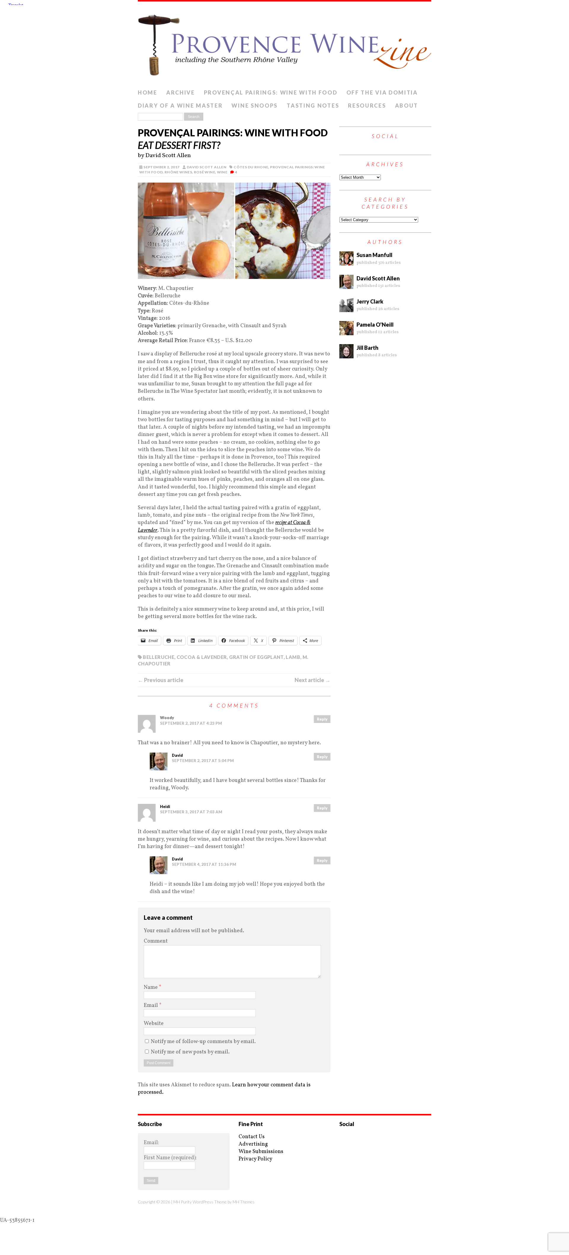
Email (151, 1005)
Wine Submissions (261, 1151)
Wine (222, 172)
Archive (180, 92)
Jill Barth (367, 347)
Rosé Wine (204, 172)
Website (154, 1023)
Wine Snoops (254, 105)
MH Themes (244, 1201)
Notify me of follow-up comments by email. (203, 1041)
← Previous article (160, 680)
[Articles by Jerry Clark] (346, 308)
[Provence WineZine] (284, 43)
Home (147, 92)
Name (151, 987)
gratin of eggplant (256, 657)
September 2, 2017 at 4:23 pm (191, 723)
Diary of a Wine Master (180, 105)
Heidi (165, 806)
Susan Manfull (374, 255)
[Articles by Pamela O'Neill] (346, 331)
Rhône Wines (178, 172)
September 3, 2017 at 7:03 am (191, 811)
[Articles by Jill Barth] (346, 354)
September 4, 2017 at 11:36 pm (204, 864)
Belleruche (158, 657)
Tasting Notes (313, 105)
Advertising (253, 1144)
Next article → (312, 680)
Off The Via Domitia (382, 92)
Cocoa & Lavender (202, 657)
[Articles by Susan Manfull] (346, 262)
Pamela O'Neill (375, 324)
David (177, 755)
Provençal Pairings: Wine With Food (271, 92)
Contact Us (252, 1137)
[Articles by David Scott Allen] (346, 285)
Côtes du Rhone (251, 167)
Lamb (293, 657)
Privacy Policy (255, 1159)
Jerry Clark (370, 301)
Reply (322, 719)
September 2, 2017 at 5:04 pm (203, 760)
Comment (156, 941)
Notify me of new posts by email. (190, 1052)
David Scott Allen (206, 167)
